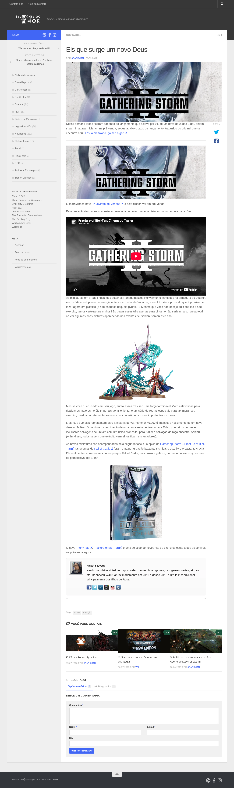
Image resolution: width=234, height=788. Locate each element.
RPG (17, 163)
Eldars (77, 612)
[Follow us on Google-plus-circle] (44, 35)
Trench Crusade (23, 177)
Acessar (19, 245)
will (138, 667)
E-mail (151, 727)
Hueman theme (51, 779)
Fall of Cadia (101, 448)
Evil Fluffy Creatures (22, 203)
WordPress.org (23, 267)
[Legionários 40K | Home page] (28, 19)
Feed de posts (22, 252)
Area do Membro (37, 4)
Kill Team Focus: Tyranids (81, 657)
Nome (73, 727)
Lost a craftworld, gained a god (104, 133)
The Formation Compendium (27, 215)
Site (71, 738)
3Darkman (77, 58)
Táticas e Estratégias (26, 170)
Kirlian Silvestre (95, 565)
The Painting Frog (21, 219)
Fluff (17, 111)
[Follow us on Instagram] (55, 35)
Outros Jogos (22, 141)
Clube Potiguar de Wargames (27, 200)
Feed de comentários (26, 259)
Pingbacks (106, 686)
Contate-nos (16, 4)
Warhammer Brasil (21, 223)
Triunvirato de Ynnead (106, 203)
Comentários (80, 686)
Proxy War (20, 155)
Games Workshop (21, 211)
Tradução (87, 612)
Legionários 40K (23, 126)
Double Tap (20, 97)
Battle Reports (22, 82)
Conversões (21, 89)
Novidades (74, 35)
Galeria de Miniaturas (26, 119)
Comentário (76, 705)
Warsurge (17, 226)
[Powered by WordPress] (24, 779)
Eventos (19, 104)
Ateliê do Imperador (25, 75)
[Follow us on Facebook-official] (49, 35)
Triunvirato (82, 547)
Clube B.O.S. (19, 196)
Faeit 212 (16, 207)
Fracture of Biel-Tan (106, 547)
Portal (18, 148)
